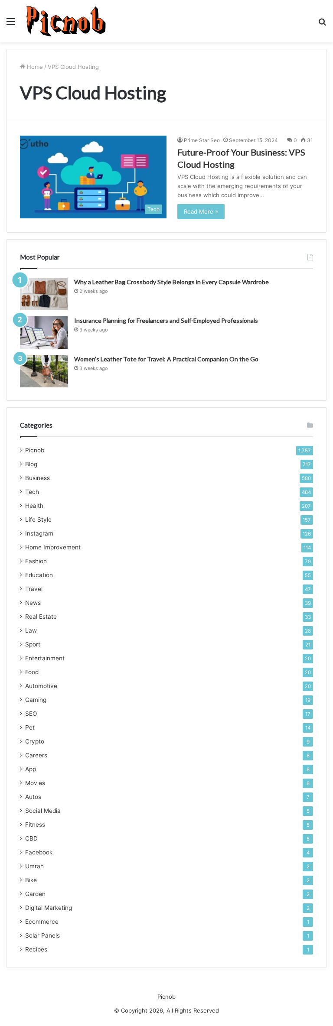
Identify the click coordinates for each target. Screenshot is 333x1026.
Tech (32, 491)
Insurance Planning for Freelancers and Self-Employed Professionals (166, 320)
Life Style (38, 519)
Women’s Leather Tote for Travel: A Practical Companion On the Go (166, 359)
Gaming (35, 699)
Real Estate (41, 616)
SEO (31, 713)
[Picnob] (66, 21)
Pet (30, 727)
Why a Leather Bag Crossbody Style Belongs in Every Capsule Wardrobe (171, 282)
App (30, 769)
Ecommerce (42, 921)
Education (39, 574)
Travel (33, 588)
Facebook (38, 852)
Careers (36, 755)
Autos (33, 796)
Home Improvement (53, 547)
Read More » (201, 211)
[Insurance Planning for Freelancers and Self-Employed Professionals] (44, 332)
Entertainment (45, 658)
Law (31, 630)
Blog (31, 464)
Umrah (34, 866)
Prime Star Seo (202, 140)
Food (32, 672)
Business (37, 477)
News (33, 602)
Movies (35, 782)
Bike (31, 880)
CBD (31, 838)
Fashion (36, 561)
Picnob (34, 450)
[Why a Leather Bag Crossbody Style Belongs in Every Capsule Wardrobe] (44, 294)
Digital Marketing (48, 907)
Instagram (39, 533)
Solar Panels (42, 935)
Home (34, 66)
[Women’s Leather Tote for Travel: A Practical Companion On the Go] (44, 371)
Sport (32, 644)
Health (34, 505)
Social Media (43, 810)
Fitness (35, 824)
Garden (35, 893)
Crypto (34, 741)
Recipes (36, 949)
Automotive (41, 685)
